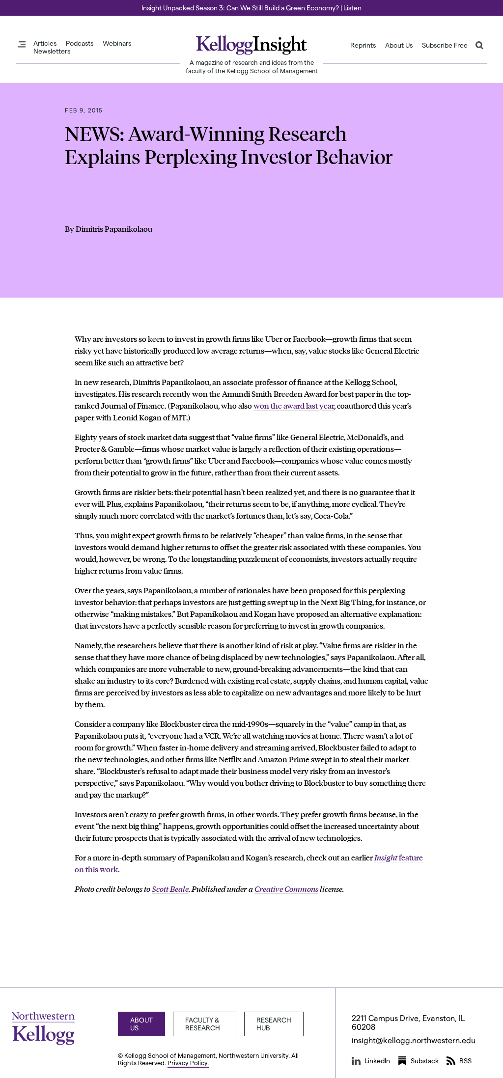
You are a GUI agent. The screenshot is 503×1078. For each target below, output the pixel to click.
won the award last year (293, 405)
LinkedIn (377, 1060)
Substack (425, 1060)
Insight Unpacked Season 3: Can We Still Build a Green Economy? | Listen (251, 7)
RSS (465, 1060)
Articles (44, 43)
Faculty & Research (202, 1024)
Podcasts (79, 43)
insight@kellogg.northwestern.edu (413, 1040)
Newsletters (51, 51)
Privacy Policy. (188, 1062)
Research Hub (273, 1024)
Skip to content (26, 4)
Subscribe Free (445, 45)
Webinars (117, 43)
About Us (399, 45)
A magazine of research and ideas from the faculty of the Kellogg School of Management (252, 66)
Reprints (363, 45)
